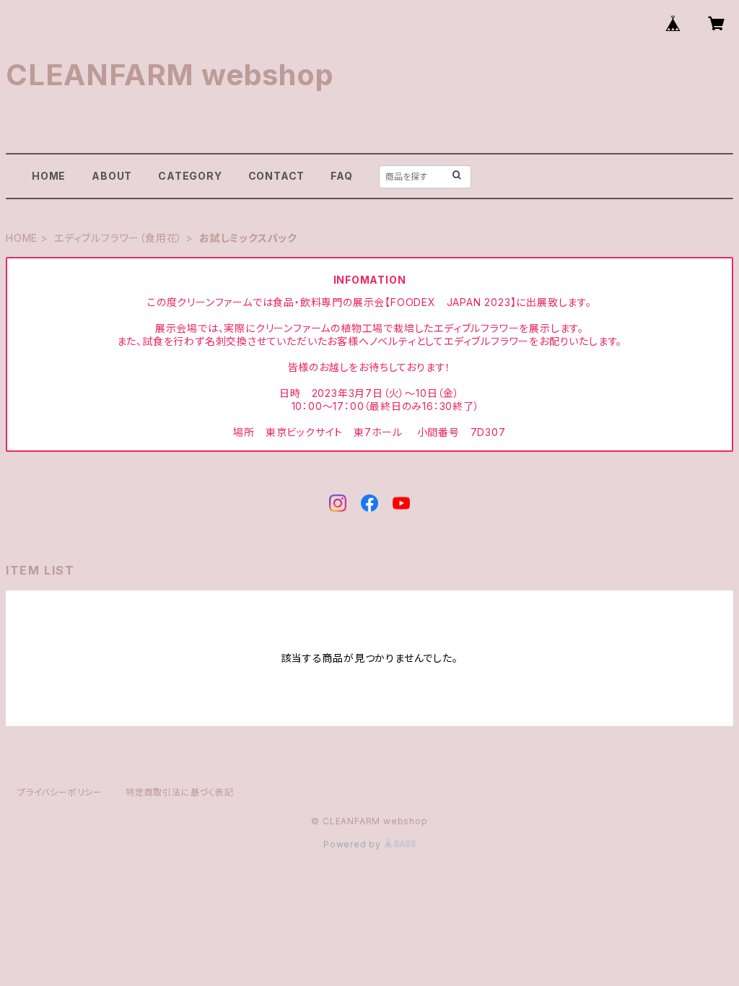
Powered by (353, 844)
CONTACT (276, 176)
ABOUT (112, 176)
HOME (49, 176)
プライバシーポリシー (59, 792)
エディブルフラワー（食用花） (118, 238)
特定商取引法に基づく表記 (180, 792)
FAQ (341, 176)
